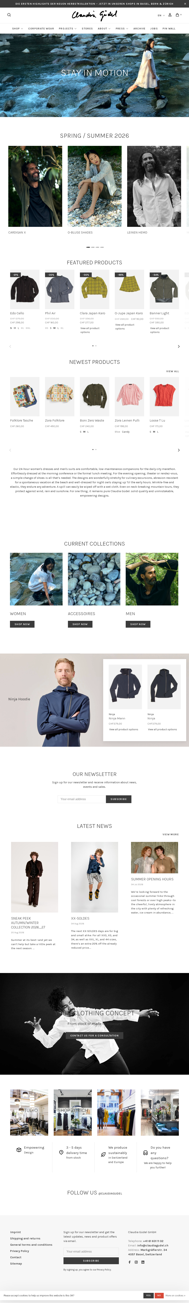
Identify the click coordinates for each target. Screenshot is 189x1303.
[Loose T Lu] (164, 397)
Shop (16, 28)
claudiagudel (110, 1193)
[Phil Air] (59, 289)
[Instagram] (136, 1262)
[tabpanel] (35, 190)
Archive (139, 28)
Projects (66, 28)
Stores (87, 28)
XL (22, 328)
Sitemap (16, 1263)
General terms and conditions (31, 1244)
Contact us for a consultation (94, 1035)
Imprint (15, 1232)
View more (171, 834)
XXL (28, 328)
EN (160, 15)
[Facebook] (129, 1262)
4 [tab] (101, 246)
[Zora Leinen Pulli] (129, 397)
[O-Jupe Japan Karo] (129, 289)
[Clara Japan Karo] (94, 289)
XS (46, 328)
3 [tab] (96, 246)
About (102, 28)
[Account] (170, 15)
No (159, 1295)
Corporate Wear (41, 28)
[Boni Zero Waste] (94, 397)
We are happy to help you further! (158, 1165)
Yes (148, 1295)
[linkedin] (142, 1262)
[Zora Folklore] (59, 397)
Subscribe (119, 799)
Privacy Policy (19, 1251)
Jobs (154, 28)
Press (120, 28)
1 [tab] (87, 246)
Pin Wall (169, 28)
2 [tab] (92, 246)
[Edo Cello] (24, 289)
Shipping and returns (25, 1238)
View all (172, 371)
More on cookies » (175, 1295)
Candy (126, 431)
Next (179, 346)
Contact (15, 1257)
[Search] (9, 15)
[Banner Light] (164, 289)
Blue (117, 431)
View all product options (89, 330)
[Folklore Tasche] (24, 397)
